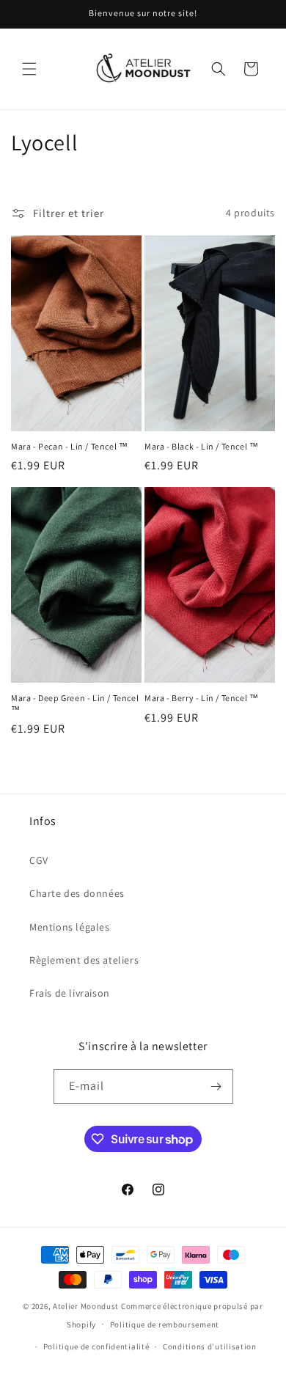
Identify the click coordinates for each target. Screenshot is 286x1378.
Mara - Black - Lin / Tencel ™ (201, 446)
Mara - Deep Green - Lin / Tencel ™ (75, 703)
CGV (38, 860)
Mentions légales (69, 927)
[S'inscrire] (216, 1086)
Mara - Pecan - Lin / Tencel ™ (69, 446)
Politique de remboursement (164, 1324)
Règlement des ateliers (84, 960)
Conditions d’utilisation (210, 1346)
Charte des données (77, 893)
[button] (29, 69)
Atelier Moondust (86, 1306)
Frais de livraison (69, 993)
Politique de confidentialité (96, 1346)
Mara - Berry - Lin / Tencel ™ (201, 697)
